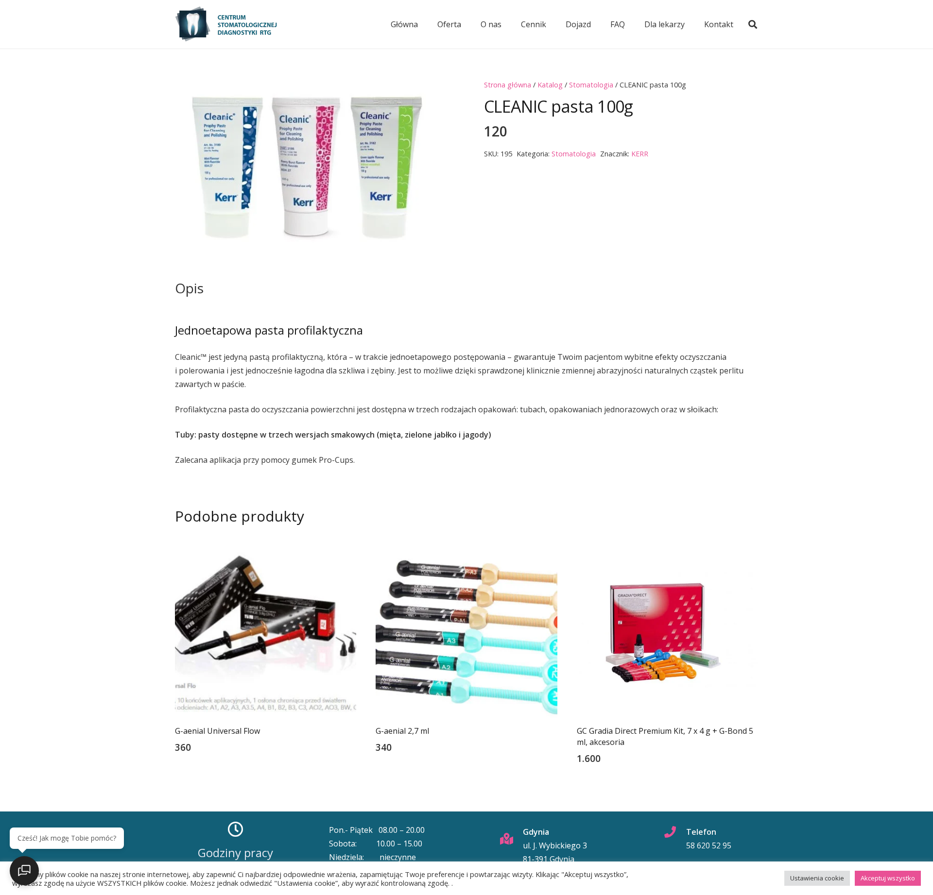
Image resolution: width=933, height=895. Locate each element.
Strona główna (507, 84)
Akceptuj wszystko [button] (888, 878)
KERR (639, 153)
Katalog (550, 84)
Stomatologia (591, 84)
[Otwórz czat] (24, 870)
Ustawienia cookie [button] (817, 878)
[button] (752, 24)
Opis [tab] (189, 288)
